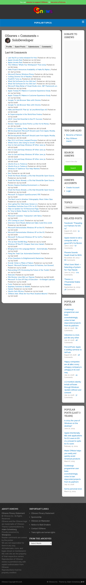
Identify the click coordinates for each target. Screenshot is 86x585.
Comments (46, 47)
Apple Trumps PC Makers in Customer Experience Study (29, 91)
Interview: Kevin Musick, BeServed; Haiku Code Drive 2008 (30, 223)
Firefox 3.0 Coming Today (17, 128)
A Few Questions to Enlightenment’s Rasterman (26, 258)
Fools (10, 284)
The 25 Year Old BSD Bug (17, 242)
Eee (9, 173)
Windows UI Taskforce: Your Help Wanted (24, 169)
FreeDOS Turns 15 (14, 79)
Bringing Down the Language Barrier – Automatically (27, 249)
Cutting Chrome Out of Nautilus (20, 77)
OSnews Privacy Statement (13, 513)
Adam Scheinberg (9, 529)
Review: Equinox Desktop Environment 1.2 (23, 185)
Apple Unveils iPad (15, 60)
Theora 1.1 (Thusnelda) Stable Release (72, 282)
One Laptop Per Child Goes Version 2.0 (23, 204)
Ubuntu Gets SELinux (16, 291)
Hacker (10, 289)
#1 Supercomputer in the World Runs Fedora (25, 114)
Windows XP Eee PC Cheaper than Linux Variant (26, 244)
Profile (9, 47)
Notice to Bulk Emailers (41, 525)
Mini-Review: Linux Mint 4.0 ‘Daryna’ (21, 277)
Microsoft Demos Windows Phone (21, 74)
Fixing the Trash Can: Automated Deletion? (24, 253)
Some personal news (73, 489)
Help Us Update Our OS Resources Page (23, 209)
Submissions (33, 47)
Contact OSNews (38, 528)
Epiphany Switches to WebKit (19, 287)
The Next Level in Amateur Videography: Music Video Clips (30, 199)
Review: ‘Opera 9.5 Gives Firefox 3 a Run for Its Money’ (28, 124)
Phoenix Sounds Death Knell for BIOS (73, 253)
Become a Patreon (74, 135)
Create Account (72, 187)
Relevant (11, 275)
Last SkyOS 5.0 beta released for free (22, 58)
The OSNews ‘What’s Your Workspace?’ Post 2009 (27, 65)
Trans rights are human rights (43, 532)
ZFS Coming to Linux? (16, 220)
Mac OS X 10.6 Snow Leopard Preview (22, 140)
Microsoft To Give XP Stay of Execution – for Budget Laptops (31, 279)
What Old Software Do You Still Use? (22, 81)
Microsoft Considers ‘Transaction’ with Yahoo (25, 216)
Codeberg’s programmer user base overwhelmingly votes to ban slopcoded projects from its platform (72, 317)
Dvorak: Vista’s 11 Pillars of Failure (20, 263)
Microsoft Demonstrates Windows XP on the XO (26, 228)
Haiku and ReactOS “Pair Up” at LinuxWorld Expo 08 (27, 110)
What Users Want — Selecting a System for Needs (72, 267)
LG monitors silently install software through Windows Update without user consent (72, 387)
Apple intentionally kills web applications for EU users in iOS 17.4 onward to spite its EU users (73, 438)
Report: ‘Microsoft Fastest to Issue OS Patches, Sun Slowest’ (31, 265)
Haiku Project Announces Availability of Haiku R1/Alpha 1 (29, 69)
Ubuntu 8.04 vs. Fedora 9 (17, 164)
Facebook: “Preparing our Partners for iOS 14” (73, 226)
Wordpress (6, 535)
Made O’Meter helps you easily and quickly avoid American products (72, 455)
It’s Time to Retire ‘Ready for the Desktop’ (24, 211)
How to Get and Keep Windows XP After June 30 (26, 145)
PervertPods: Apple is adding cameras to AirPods (73, 349)
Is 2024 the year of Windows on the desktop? (72, 423)
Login (68, 191)
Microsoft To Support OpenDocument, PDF (24, 194)
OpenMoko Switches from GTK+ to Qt (22, 206)
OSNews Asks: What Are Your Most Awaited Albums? (28, 294)
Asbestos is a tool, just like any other (72, 336)
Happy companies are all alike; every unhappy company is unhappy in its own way (73, 367)
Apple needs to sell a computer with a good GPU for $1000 (73, 240)
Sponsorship (36, 517)
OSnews (5, 582)
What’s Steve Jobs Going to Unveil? (21, 143)
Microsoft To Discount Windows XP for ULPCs (25, 237)
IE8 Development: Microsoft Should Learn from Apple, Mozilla (31, 131)
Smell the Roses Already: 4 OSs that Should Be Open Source (31, 176)
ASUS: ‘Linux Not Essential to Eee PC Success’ (25, 119)
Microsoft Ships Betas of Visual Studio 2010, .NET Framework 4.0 (32, 86)
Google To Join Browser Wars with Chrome (24, 100)
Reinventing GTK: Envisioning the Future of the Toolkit (28, 270)
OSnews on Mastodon (40, 521)
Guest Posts (20, 47)
